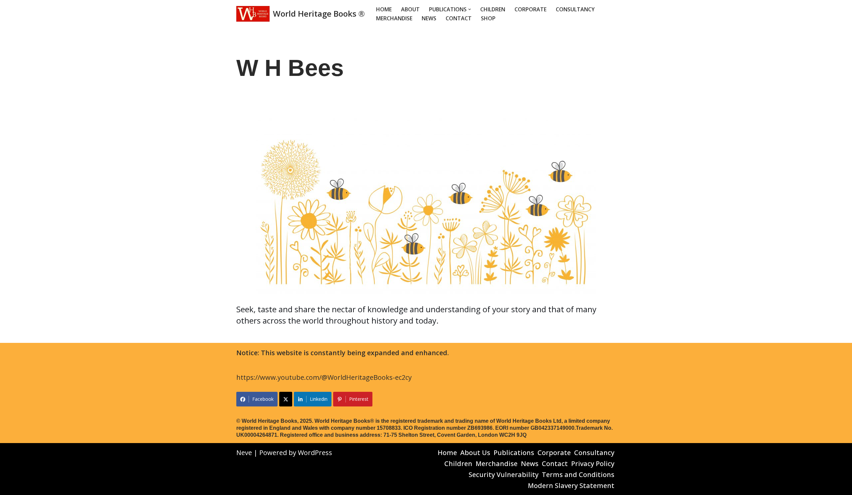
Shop (488, 18)
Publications (514, 452)
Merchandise (394, 18)
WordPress (315, 452)
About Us (475, 452)
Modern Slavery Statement (571, 485)
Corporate (530, 9)
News (429, 18)
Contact (459, 18)
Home (384, 9)
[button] (469, 9)
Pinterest (358, 399)
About (410, 9)
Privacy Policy (592, 463)
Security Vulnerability (503, 474)
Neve (244, 452)
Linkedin (318, 399)
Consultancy (575, 9)
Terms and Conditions (578, 474)
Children (492, 9)
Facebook (263, 399)
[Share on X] (285, 399)
